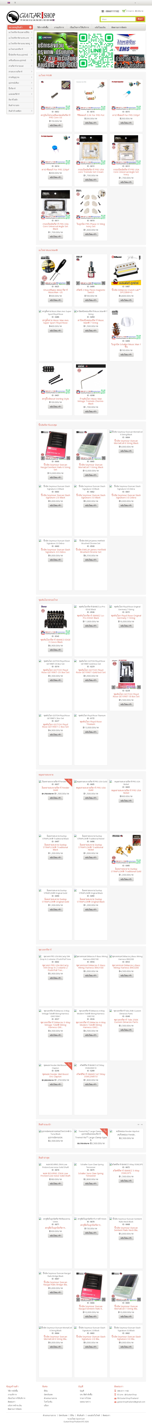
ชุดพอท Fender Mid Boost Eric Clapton (55, 1075)
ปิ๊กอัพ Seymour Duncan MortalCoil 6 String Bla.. (55, 1338)
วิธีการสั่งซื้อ (42, 27)
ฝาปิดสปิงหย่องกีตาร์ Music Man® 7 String (91, 321)
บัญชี (82, 1390)
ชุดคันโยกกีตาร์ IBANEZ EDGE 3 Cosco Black (56, 641)
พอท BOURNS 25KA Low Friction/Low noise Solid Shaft (55, 1174)
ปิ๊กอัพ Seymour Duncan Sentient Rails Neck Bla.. (126, 1229)
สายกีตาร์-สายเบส (16, 66)
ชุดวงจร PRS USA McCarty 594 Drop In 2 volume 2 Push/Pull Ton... (55, 968)
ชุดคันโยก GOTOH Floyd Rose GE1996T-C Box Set (55, 725)
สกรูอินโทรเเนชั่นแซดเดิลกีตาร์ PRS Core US (55, 116)
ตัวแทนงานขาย (50, 1398)
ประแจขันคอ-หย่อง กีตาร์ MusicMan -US (55, 291)
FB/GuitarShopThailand (127, 1398)
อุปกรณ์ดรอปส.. (55, 1137)
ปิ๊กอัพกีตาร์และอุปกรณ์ (18, 54)
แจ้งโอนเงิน (100, 27)
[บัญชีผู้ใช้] (134, 2)
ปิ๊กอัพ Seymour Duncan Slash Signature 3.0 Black (90, 496)
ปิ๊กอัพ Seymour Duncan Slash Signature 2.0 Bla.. (90, 1338)
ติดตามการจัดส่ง (118, 27)
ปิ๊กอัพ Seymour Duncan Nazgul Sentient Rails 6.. (91, 1307)
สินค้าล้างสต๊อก (15, 111)
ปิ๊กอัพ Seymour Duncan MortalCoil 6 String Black (126, 442)
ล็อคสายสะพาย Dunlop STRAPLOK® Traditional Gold (126, 870)
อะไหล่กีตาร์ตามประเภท (19, 38)
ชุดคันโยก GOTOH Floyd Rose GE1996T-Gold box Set (91, 671)
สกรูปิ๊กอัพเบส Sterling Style (55, 398)
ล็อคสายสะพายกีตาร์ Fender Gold (55, 789)
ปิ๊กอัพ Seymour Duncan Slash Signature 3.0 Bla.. (126, 1338)
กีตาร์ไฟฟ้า (13, 99)
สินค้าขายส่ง (14, 105)
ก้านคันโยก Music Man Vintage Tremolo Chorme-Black (90, 401)
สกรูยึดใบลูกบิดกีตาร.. (55, 1227)
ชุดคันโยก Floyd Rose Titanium (91, 722)
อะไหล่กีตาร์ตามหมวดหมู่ (19, 43)
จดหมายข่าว (85, 1401)
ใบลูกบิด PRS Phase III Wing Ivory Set (91, 225)
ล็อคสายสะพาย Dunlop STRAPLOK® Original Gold (55, 900)
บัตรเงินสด (48, 1394)
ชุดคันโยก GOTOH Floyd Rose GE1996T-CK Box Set (55, 671)
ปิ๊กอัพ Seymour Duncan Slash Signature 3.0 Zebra (126, 496)
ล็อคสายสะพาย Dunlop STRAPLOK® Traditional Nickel (90, 847)
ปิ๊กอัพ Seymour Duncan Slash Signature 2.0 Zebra (55, 551)
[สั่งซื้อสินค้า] (143, 2)
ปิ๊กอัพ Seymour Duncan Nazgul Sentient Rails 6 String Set (55, 467)
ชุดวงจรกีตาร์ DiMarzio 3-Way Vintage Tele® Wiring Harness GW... (55, 1025)
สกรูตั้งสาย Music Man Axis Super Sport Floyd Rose (55, 321)
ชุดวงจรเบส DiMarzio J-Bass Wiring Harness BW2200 (126, 966)
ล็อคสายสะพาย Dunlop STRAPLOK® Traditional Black (55, 847)
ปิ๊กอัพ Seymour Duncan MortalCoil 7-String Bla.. (126, 1307)
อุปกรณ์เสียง (14, 82)
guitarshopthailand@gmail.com (131, 1401)
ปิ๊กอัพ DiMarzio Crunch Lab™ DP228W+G (126, 291)
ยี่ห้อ (46, 1390)
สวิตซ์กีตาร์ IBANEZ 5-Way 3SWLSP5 (126, 1171)
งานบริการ (59, 27)
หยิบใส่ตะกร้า (55, 125)
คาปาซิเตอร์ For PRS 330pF (126, 115)
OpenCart (80, 1418)
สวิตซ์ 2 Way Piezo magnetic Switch (90, 291)
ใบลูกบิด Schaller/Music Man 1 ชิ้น (126, 345)
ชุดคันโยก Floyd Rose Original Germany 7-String (126, 616)
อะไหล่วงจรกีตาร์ (16, 49)
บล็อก (46, 1405)
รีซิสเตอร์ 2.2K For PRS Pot (90, 115)
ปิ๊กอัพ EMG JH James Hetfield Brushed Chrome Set (91, 551)
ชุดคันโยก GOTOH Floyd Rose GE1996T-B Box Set (126, 695)
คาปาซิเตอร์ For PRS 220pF (55, 169)
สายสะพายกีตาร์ (15, 71)
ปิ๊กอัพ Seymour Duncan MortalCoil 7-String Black (90, 466)
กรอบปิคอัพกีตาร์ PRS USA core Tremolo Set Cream (91, 170)
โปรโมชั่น (48, 1401)
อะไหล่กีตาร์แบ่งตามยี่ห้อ (19, 32)
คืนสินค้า (81, 1415)
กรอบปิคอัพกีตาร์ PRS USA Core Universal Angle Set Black (55, 226)
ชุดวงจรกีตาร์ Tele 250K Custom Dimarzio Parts (126, 1021)
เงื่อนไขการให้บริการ (79, 27)
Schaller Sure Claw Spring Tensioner (90, 1174)
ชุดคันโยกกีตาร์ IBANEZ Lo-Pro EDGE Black (90, 616)
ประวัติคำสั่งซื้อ (86, 1394)
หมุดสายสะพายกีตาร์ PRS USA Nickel (126, 791)
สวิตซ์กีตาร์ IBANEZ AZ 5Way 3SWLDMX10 (90, 1075)
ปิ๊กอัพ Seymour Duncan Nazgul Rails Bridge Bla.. (55, 1283)
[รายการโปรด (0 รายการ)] (139, 2)
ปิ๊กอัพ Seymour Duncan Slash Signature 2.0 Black (55, 496)
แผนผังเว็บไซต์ (94, 1415)
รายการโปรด (85, 1398)
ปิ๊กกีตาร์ (12, 88)
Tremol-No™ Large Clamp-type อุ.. (91, 1138)
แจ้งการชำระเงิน (15, 1405)
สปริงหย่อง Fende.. (126, 1134)
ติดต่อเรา (11, 1401)
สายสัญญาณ (14, 77)
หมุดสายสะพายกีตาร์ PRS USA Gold (91, 789)
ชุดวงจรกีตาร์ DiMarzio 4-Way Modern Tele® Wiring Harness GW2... (91, 1025)
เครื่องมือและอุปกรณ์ (17, 60)
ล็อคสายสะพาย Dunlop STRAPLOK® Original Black (90, 900)
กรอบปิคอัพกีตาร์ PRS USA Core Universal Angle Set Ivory (126, 172)
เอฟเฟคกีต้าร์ (14, 94)
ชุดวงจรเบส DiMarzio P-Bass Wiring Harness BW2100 (90, 966)
